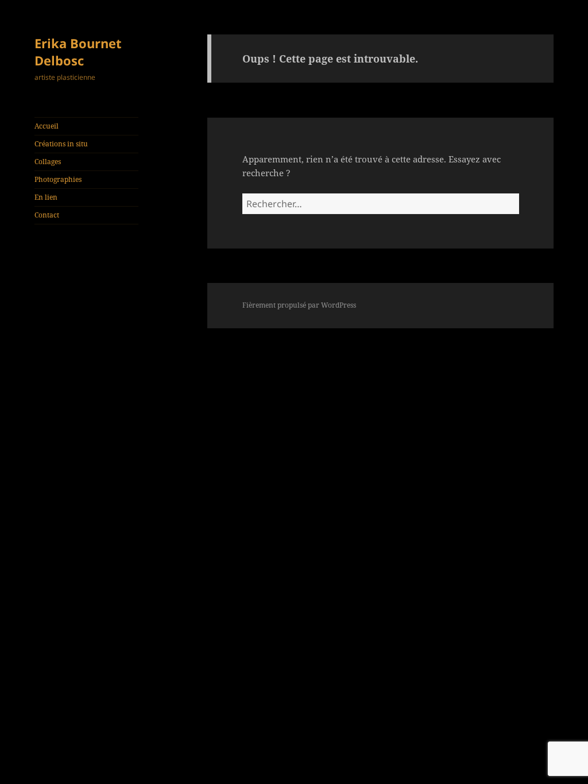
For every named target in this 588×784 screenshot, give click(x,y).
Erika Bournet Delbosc (78, 51)
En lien (45, 197)
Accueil (46, 126)
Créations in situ (61, 144)
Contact (46, 215)
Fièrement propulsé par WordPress (299, 305)
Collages (47, 161)
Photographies (58, 179)
